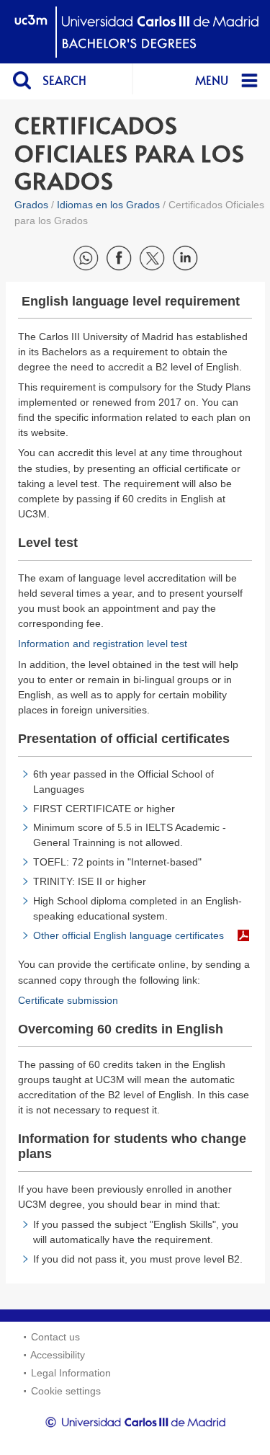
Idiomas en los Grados (108, 204)
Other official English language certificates (128, 935)
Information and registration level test (102, 643)
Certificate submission (68, 1000)
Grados (31, 204)
